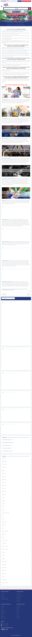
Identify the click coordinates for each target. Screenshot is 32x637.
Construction (4, 476)
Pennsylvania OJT (3, 610)
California (18, 607)
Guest (3, 497)
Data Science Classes (20, 595)
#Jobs (26, 289)
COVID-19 (3, 482)
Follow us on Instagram (5, 625)
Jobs (2, 515)
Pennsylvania (18, 616)
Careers (3, 470)
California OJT (3, 607)
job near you (21, 142)
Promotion (3, 552)
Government (4, 494)
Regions (3, 555)
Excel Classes (18, 594)
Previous (4, 294)
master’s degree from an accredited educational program (20, 138)
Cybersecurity (4, 485)
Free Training (4, 491)
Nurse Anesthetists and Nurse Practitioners (8, 178)
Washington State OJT (4, 618)
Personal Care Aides (5, 118)
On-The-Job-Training (5, 546)
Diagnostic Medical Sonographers (7, 281)
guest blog (3, 500)
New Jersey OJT (3, 616)
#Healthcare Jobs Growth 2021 (21, 289)
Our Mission (2, 594)
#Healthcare (15, 289)
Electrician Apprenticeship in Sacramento (7, 442)
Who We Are (2, 593)
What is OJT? (3, 596)
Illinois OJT (2, 615)
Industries (3, 509)
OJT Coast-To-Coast (5, 540)
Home (8, 22)
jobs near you (22, 102)
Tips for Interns (4, 573)
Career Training (4, 467)
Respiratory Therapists (5, 260)
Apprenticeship (11, 22)
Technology (3, 570)
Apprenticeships (4, 461)
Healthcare (3, 503)
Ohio (17, 615)
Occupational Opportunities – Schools (7, 439)
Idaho (3, 506)
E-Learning (3, 488)
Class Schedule (19, 593)
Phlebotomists (4, 200)
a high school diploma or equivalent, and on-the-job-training (22, 99)
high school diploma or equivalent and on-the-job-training (19, 220)
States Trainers (4, 567)
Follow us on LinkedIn (5, 624)
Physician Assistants (5, 138)
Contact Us (2, 595)
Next (28, 294)
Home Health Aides (5, 99)
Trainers (3, 576)
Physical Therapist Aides (5, 241)
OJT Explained (4, 543)
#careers (8, 289)
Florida (18, 611)
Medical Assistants (5, 219)
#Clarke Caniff (12, 289)
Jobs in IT (3, 518)
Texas (17, 609)
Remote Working (4, 561)
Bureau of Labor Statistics (15, 31)
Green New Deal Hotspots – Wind (6, 445)
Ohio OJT (2, 609)
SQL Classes (18, 600)
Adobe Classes (19, 596)
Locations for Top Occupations (6, 448)
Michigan (18, 618)
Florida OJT (2, 611)
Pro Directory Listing (5, 549)
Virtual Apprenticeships (5, 582)
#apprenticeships (5, 289)
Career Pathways (4, 464)
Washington (18, 608)
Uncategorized (4, 579)
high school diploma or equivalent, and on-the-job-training (22, 118)
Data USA (21, 31)
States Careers (4, 564)
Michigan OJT (3, 617)
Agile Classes (18, 601)
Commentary (4, 473)
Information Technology (5, 512)
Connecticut (18, 610)
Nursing (3, 537)
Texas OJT (2, 608)
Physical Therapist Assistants (6, 158)
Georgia (18, 617)
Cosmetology (4, 479)
